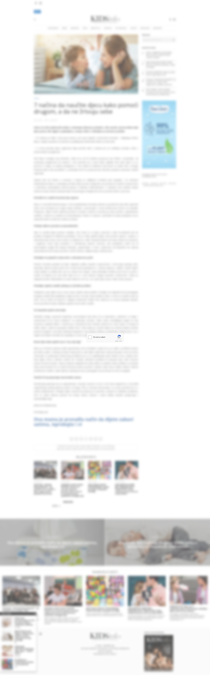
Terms (120, 341)
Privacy (116, 341)
